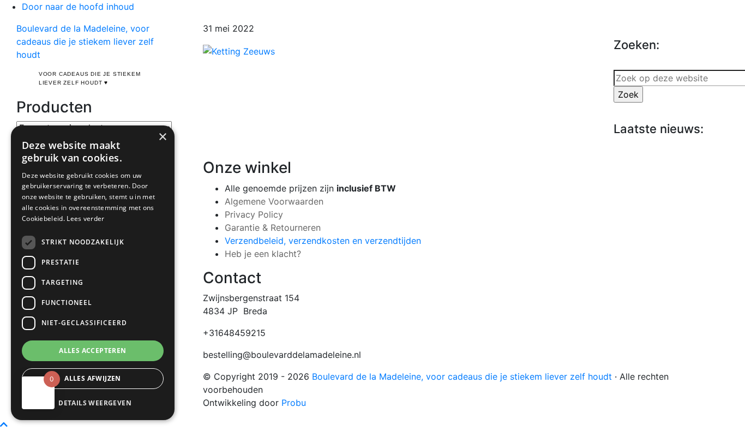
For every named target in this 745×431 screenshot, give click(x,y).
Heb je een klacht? (263, 253)
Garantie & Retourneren (273, 227)
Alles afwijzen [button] (92, 378)
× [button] (162, 137)
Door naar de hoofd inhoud (78, 6)
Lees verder (85, 218)
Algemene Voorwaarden (274, 201)
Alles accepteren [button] (92, 350)
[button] (93, 402)
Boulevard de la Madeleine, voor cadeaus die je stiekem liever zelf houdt (85, 41)
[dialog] (93, 272)
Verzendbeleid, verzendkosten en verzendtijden (323, 240)
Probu (293, 402)
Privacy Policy (254, 214)
